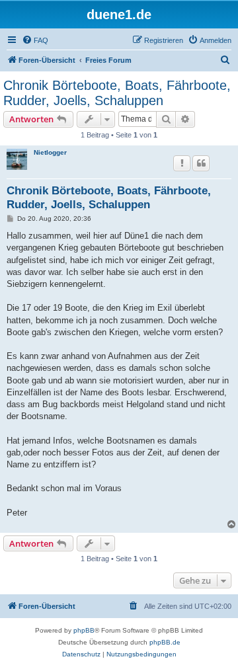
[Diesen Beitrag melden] (181, 163)
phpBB (84, 630)
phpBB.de (164, 642)
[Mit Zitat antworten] (201, 163)
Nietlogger (50, 152)
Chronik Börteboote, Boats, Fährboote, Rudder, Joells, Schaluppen (117, 93)
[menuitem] (35, 40)
